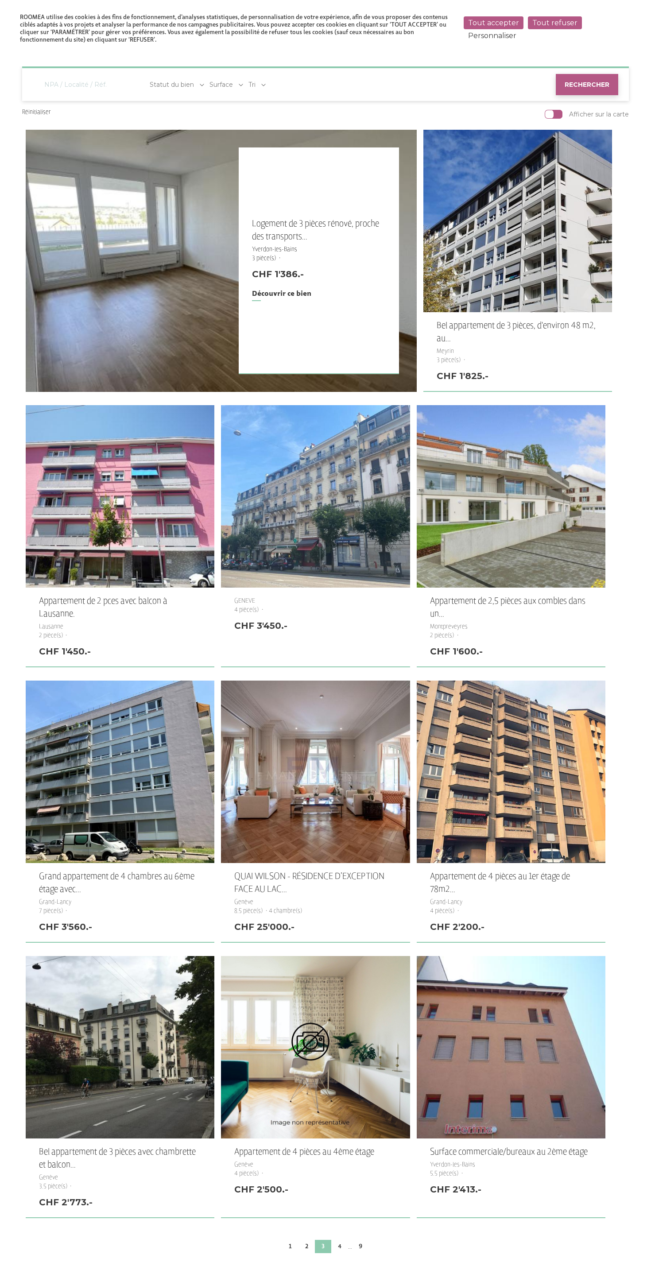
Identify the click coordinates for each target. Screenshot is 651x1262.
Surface (221, 85)
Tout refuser (554, 23)
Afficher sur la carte (599, 114)
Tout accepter (493, 23)
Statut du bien (172, 85)
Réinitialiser (36, 111)
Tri (252, 85)
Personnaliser (492, 35)
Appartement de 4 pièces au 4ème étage (304, 1152)
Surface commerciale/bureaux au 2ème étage (509, 1152)
